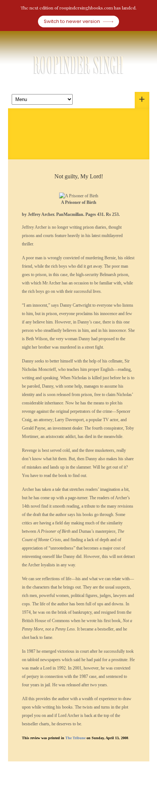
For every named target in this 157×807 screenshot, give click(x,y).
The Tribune (76, 738)
